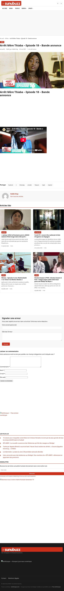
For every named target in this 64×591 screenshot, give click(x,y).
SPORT (30, 8)
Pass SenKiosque (56, 587)
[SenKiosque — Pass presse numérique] (32, 422)
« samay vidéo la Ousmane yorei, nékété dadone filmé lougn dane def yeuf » (15, 236)
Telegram (37, 185)
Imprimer (50, 185)
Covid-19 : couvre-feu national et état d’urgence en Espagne (47, 236)
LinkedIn (29, 185)
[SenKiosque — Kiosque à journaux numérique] (32, 568)
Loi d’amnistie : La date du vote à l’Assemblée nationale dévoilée (23, 452)
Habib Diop (15, 49)
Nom (2, 370)
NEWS (10, 8)
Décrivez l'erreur (7, 332)
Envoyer (6, 344)
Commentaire (5, 367)
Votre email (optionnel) (9, 325)
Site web (2, 377)
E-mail (2, 374)
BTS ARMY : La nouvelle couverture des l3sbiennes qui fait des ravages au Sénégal (28, 443)
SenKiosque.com (15, 587)
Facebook (10, 185)
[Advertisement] (32, 23)
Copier (43, 185)
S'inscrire (32, 473)
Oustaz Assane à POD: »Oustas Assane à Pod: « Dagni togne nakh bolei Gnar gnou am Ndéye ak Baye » (48, 279)
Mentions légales (13, 578)
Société (4, 232)
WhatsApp (22, 185)
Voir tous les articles (16, 196)
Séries (2, 42)
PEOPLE (17, 8)
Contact (3, 578)
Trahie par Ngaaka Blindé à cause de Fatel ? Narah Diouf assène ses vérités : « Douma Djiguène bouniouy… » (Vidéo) (33, 448)
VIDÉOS (24, 8)
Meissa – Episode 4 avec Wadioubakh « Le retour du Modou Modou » (14, 279)
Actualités (37, 232)
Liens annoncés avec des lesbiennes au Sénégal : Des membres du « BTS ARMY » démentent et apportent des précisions (32, 456)
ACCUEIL (4, 8)
